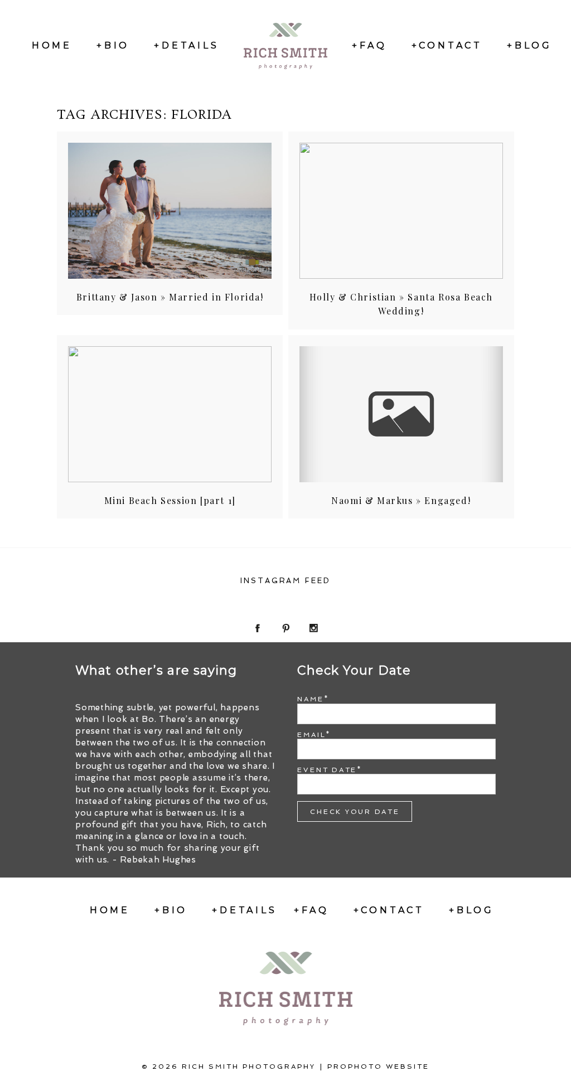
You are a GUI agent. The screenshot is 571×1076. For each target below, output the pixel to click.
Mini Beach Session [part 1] (170, 500)
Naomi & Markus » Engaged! (401, 500)
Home (52, 45)
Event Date (327, 770)
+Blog (529, 45)
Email (311, 735)
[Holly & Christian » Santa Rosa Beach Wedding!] (401, 211)
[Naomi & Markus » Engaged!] (401, 414)
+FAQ (369, 45)
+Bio (112, 45)
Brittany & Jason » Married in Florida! (170, 297)
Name (310, 699)
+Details (186, 45)
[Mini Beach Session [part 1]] (170, 414)
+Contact (447, 45)
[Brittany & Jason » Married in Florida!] (170, 211)
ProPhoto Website (378, 1066)
